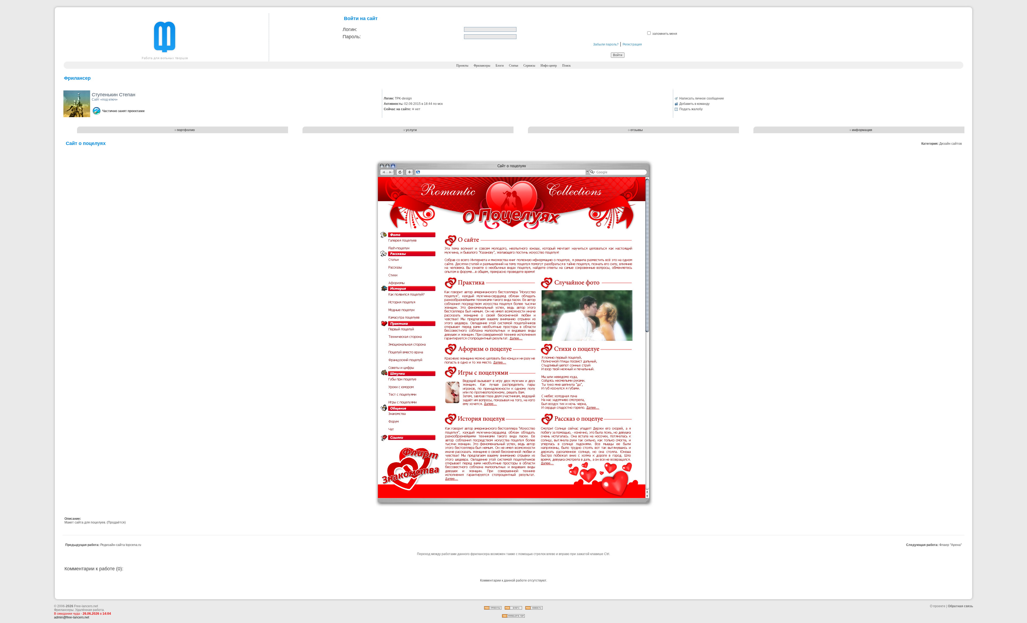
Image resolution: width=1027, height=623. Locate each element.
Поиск (566, 65)
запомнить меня (664, 34)
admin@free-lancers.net (71, 617)
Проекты (462, 65)
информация (862, 130)
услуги (411, 130)
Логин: (350, 29)
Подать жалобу (691, 109)
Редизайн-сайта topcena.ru (120, 545)
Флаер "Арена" (950, 545)
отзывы (636, 130)
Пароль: (352, 36)
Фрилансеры (482, 65)
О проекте (937, 606)
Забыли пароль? (606, 44)
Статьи (513, 65)
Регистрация (632, 44)
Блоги (500, 65)
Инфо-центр (549, 65)
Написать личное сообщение (701, 98)
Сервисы (529, 65)
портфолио (186, 130)
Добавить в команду (694, 104)
